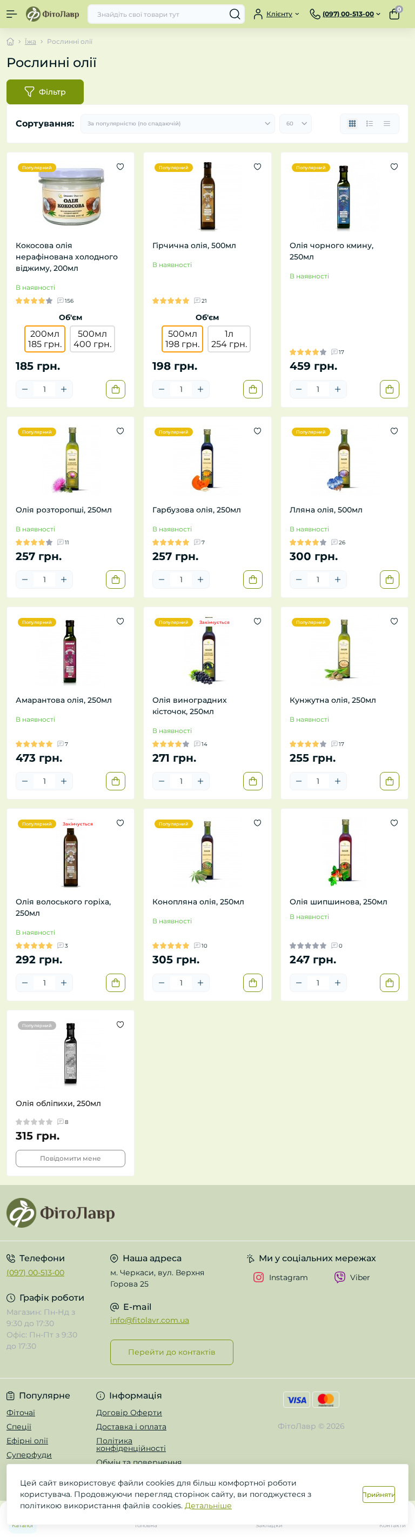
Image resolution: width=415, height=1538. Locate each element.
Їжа (30, 41)
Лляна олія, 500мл (326, 510)
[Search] (235, 14)
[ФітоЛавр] (69, 1213)
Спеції (18, 1427)
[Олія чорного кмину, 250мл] (344, 196)
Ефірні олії (27, 1441)
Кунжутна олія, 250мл (333, 700)
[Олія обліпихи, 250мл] (70, 1054)
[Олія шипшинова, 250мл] (344, 852)
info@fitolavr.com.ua (149, 1320)
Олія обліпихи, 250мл (58, 1103)
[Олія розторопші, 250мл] (70, 460)
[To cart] (115, 389)
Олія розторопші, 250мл (64, 510)
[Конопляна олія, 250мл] (207, 852)
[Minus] (25, 389)
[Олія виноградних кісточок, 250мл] (207, 651)
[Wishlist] (120, 166)
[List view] (369, 123)
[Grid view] (352, 123)
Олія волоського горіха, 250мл (63, 907)
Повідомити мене (70, 1158)
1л (229, 339)
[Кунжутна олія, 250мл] (344, 651)
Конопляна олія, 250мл (198, 902)
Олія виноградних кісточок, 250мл (189, 705)
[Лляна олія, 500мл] (344, 460)
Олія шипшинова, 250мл (338, 902)
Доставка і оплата (131, 1427)
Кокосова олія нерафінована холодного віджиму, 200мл (67, 257)
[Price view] (386, 123)
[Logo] (52, 13)
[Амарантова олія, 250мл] (70, 651)
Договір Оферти (129, 1412)
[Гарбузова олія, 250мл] (207, 460)
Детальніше (208, 1505)
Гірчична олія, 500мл (194, 245)
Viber (360, 1277)
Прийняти (379, 1494)
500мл (92, 339)
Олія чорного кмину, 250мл (331, 251)
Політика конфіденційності (131, 1444)
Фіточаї (20, 1412)
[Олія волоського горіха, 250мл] (70, 852)
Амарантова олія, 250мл (64, 700)
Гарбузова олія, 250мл (196, 510)
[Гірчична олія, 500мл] (207, 196)
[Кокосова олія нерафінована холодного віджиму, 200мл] (70, 196)
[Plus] (63, 389)
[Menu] (11, 14)
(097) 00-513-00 (35, 1272)
